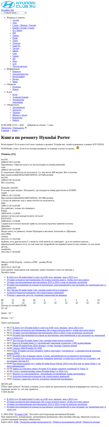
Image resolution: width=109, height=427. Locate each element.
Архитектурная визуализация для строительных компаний (35, 292)
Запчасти (16, 110)
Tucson (15, 48)
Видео (15, 79)
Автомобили (18, 107)
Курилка (16, 87)
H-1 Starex (17, 30)
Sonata (15, 35)
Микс (15, 81)
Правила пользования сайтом (67, 422)
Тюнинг (16, 112)
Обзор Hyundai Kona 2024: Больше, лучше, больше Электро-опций (44, 345)
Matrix (15, 51)
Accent (15, 20)
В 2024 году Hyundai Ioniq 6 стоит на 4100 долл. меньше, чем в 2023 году (42, 277)
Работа (15, 120)
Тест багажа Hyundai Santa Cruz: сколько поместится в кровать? (37, 290)
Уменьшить (18, 128)
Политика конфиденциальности (35, 422)
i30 (13, 58)
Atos (14, 23)
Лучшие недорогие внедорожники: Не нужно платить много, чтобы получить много (48, 280)
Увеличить (6, 128)
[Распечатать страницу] (26, 127)
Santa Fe (16, 46)
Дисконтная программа (18, 100)
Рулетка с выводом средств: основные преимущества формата (37, 295)
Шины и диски (19, 115)
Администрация (20, 97)
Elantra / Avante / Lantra (23, 28)
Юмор (15, 89)
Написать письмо (91, 422)
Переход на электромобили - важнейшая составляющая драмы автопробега (48, 374)
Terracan (16, 43)
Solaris (15, 56)
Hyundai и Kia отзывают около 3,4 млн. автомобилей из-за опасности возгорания (51, 356)
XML (16, 422)
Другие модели (19, 66)
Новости (16, 71)
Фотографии (18, 76)
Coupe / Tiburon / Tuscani (24, 25)
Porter (15, 38)
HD (14, 33)
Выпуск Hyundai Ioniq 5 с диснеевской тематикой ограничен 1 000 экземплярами (51, 343)
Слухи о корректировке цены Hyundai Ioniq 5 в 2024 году (40, 371)
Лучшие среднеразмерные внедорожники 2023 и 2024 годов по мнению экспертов (47, 282)
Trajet (15, 40)
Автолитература (20, 74)
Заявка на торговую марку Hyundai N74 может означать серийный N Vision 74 (50, 368)
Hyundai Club (7, 10)
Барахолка (17, 117)
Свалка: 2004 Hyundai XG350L (27, 348)
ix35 (14, 64)
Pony (14, 61)
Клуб (14, 94)
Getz (14, 53)
